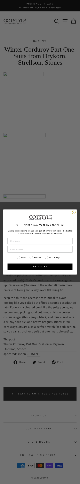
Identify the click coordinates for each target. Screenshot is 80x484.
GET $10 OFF (40, 266)
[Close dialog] (73, 212)
